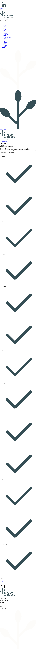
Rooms (4, 28)
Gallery (5, 25)
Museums (5, 43)
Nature (4, 39)
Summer (5, 40)
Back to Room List (4, 141)
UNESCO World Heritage (7, 34)
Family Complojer (6, 24)
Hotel (3, 22)
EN (0, 8)
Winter (4, 41)
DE (1, 8)
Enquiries (3, 47)
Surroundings (4, 32)
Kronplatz (5, 35)
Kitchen (5, 26)
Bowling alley (5, 42)
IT (2, 8)
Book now (5, 29)
